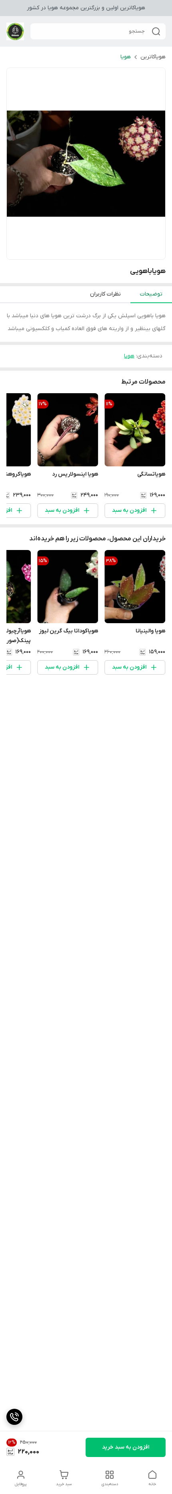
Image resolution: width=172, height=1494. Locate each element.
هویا (125, 57)
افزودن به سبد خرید (125, 1447)
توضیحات (151, 294)
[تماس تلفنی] (14, 1417)
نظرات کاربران (105, 294)
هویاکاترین (153, 57)
